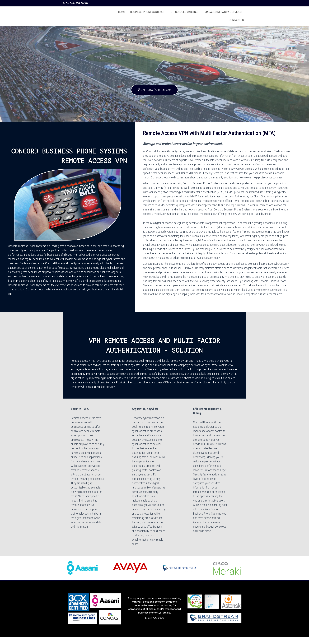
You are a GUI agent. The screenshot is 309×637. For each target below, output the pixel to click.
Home (121, 12)
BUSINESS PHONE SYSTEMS (147, 12)
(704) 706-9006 (82, 3)
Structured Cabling (184, 12)
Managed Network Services (223, 12)
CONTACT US (236, 20)
